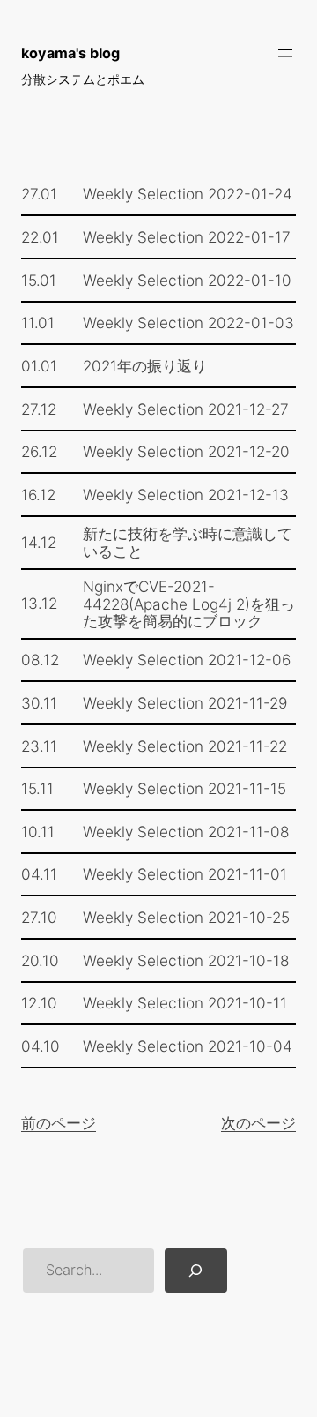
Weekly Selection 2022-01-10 (187, 280)
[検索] (196, 1270)
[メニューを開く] (285, 53)
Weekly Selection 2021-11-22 (185, 746)
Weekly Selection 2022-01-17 (187, 237)
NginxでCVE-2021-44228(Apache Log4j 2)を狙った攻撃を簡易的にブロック (189, 603)
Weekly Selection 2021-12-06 (187, 659)
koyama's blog (70, 53)
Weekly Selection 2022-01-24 (187, 193)
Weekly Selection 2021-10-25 (186, 917)
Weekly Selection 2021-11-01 (185, 874)
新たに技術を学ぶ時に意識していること (187, 542)
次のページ (258, 1122)
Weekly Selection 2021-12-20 (186, 451)
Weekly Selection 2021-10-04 (187, 1046)
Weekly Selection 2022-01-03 (188, 322)
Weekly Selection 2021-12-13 (186, 494)
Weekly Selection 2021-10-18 (186, 960)
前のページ (58, 1122)
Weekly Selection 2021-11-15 (184, 788)
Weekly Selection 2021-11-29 (185, 702)
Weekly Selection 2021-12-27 (186, 409)
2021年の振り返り (145, 365)
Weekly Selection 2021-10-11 (185, 1002)
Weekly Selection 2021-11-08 (186, 831)
